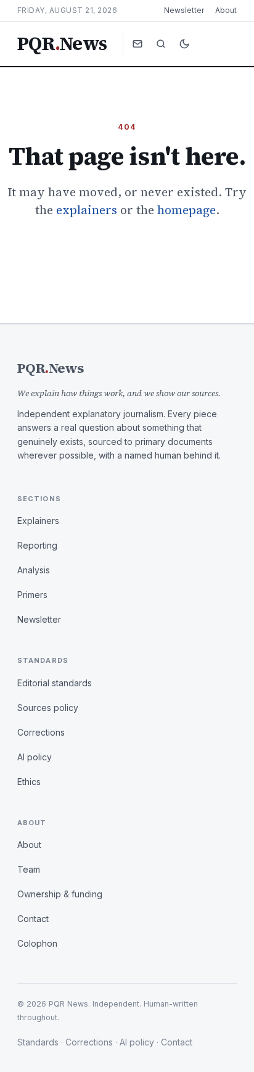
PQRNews (62, 44)
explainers (86, 210)
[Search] (160, 43)
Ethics (29, 781)
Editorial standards (54, 683)
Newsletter (184, 10)
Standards (38, 1042)
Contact (33, 918)
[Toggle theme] (184, 43)
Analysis (33, 570)
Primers (32, 594)
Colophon (37, 943)
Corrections (41, 732)
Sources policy (47, 707)
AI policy (34, 757)
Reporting (37, 545)
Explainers (38, 520)
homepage (186, 210)
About (226, 10)
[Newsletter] (137, 43)
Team (28, 869)
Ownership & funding (59, 894)
